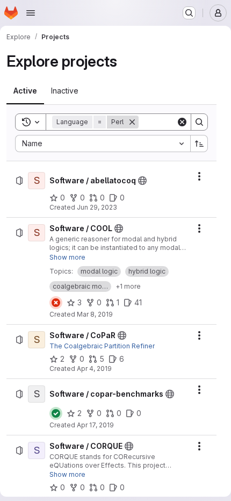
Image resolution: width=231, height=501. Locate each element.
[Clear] (182, 122)
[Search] (199, 122)
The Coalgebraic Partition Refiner (102, 346)
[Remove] (132, 122)
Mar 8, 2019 (95, 314)
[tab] (25, 90)
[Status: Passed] (55, 413)
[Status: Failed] (55, 302)
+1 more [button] (128, 286)
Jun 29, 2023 (97, 207)
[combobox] (102, 143)
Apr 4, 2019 (94, 368)
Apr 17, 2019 (95, 425)
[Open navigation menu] (30, 13)
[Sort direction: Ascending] (199, 143)
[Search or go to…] (189, 12)
